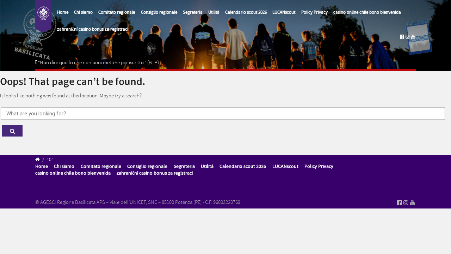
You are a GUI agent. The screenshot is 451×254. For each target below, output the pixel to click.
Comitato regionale (116, 12)
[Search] (12, 131)
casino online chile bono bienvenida (367, 12)
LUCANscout (283, 12)
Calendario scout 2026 (246, 12)
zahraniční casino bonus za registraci (92, 29)
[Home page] (43, 16)
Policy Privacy (314, 12)
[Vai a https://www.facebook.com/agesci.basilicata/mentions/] (402, 37)
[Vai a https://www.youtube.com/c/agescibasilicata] (413, 37)
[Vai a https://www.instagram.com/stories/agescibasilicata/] (407, 37)
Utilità (214, 12)
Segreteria (193, 12)
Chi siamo (83, 12)
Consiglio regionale (159, 12)
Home (62, 12)
